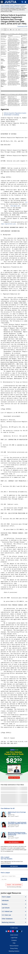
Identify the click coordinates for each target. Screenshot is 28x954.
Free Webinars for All (7, 808)
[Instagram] (13, 931)
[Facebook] (11, 931)
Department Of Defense (20, 5)
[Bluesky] (17, 931)
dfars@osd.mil (15, 206)
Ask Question (14, 866)
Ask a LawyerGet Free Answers (6, 858)
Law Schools (6, 908)
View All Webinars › (14, 842)
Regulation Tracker (8, 5)
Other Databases (7, 919)
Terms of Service (14, 945)
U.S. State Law (6, 915)
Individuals (5, 900)
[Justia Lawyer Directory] (21, 931)
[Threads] (15, 931)
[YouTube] (8, 931)
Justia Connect (14, 935)
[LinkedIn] (6, 931)
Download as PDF (22, 26)
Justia (2, 5)
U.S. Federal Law (7, 911)
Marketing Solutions (8, 922)
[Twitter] (19, 931)
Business (4, 904)
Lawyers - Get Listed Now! (14, 884)
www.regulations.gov (8, 224)
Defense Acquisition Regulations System (10, 6)
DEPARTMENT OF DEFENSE (11, 115)
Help (14, 943)
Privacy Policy (14, 948)
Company (14, 940)
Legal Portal (14, 937)
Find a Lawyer (5, 872)
